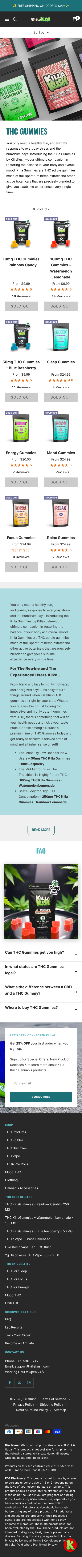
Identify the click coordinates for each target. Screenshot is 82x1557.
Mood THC (13, 1172)
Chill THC (12, 1303)
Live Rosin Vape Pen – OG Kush (28, 1247)
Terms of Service (53, 1399)
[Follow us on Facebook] (10, 1382)
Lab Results (13, 1327)
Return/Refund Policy (32, 1410)
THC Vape (12, 1156)
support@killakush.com (32, 1366)
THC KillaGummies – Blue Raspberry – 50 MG (39, 1231)
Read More (41, 830)
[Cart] (75, 19)
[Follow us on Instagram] (28, 1382)
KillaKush (30, 1399)
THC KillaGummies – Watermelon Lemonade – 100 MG (39, 1220)
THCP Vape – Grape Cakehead (27, 1239)
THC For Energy (17, 1287)
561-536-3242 (27, 1361)
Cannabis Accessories (21, 1188)
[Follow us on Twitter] (19, 1382)
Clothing (11, 1180)
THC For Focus (16, 1279)
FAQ (8, 1319)
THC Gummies (16, 1148)
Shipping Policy (51, 1405)
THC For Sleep (16, 1271)
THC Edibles (14, 1140)
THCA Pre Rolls (16, 1164)
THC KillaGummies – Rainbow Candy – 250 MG (37, 1207)
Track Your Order (17, 1335)
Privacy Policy (23, 1405)
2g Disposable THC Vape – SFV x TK (32, 1255)
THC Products (15, 1132)
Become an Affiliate (19, 1343)
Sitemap (60, 1410)
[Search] (15, 19)
